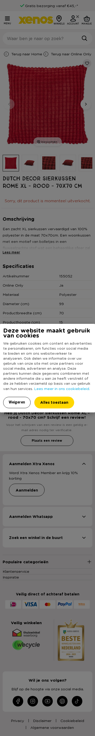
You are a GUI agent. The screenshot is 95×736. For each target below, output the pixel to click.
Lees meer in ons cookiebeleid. (62, 388)
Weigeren (17, 402)
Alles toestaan (54, 402)
